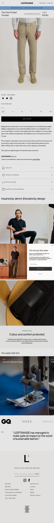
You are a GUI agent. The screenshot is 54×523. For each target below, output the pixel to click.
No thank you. (41, 273)
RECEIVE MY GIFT (40, 268)
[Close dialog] (52, 245)
